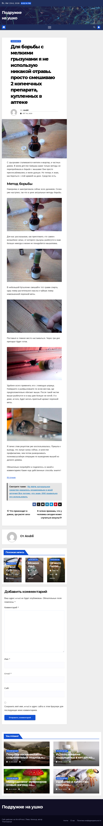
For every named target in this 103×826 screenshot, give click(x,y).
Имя (7, 659)
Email (8, 673)
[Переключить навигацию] (49, 27)
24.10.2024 (62, 789)
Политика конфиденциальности (89, 821)
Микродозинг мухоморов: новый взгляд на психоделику (26, 785)
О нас (72, 821)
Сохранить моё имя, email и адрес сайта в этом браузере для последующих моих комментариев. (33, 708)
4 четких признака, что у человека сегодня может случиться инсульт (49, 514)
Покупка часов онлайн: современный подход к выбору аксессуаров (24, 757)
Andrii (25, 110)
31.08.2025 (13, 762)
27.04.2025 (63, 762)
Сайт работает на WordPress (13, 819)
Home (65, 821)
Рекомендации (12, 751)
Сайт (6, 688)
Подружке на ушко (22, 807)
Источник (11, 477)
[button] (94, 27)
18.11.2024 (13, 789)
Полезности (15, 41)
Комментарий (11, 607)
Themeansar (7, 822)
